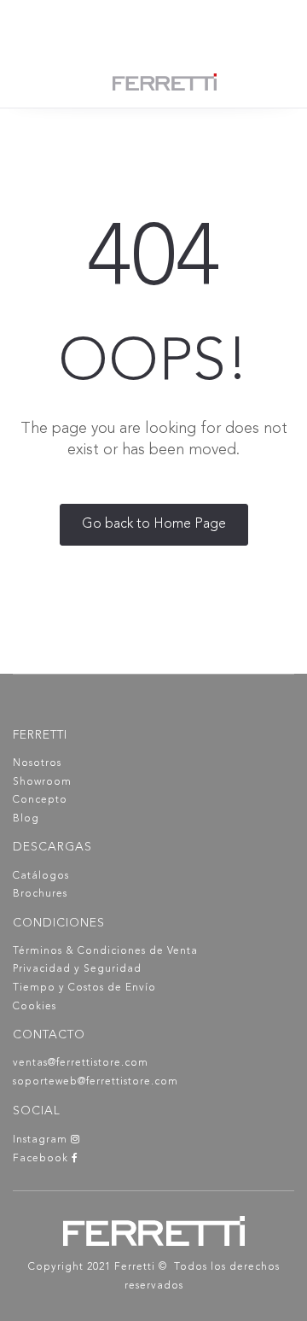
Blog (26, 819)
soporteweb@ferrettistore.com (95, 1082)
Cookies (34, 1007)
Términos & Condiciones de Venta (105, 951)
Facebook (42, 1159)
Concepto (40, 800)
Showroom (42, 782)
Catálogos (41, 876)
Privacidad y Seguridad (77, 969)
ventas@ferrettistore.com (80, 1063)
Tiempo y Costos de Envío (84, 988)
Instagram (42, 1140)
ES (162, 25)
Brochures (40, 894)
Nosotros (37, 763)
